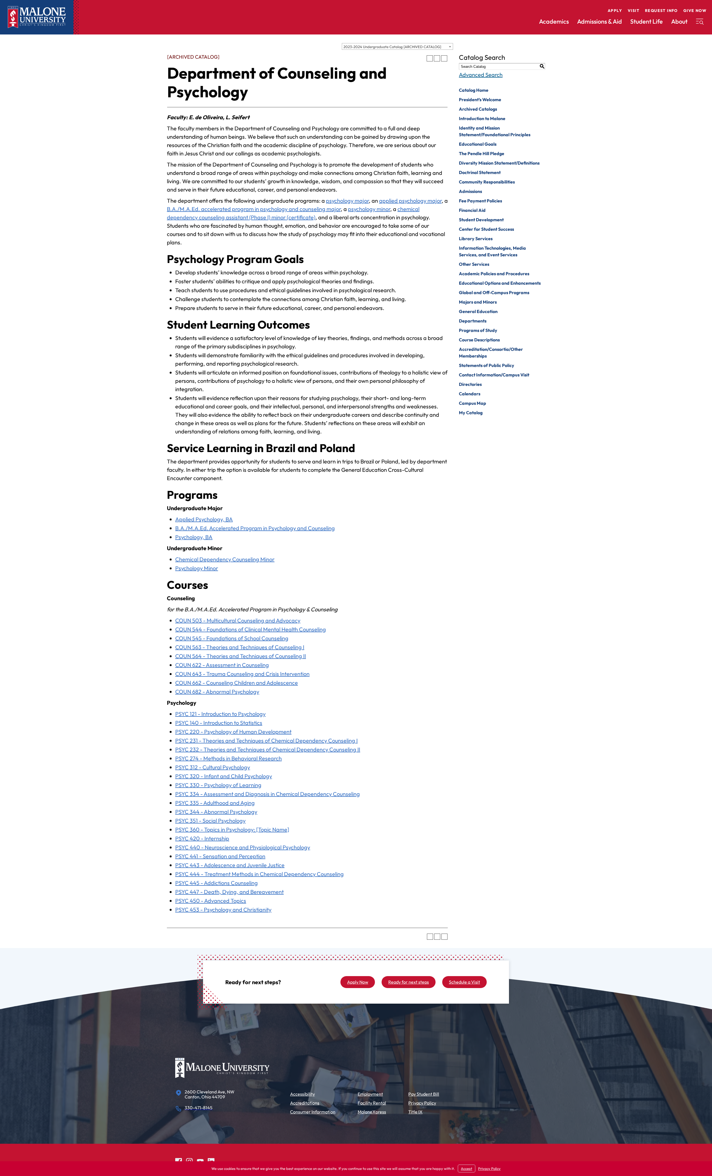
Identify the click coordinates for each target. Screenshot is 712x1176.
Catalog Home (473, 90)
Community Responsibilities (487, 182)
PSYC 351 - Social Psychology (210, 820)
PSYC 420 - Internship (202, 838)
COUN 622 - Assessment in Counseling (222, 664)
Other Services (474, 264)
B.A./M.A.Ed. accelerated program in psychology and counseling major (254, 208)
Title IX (415, 1112)
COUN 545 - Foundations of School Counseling (231, 638)
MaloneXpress (372, 1112)
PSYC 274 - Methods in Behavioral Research (228, 758)
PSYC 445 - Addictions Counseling (216, 882)
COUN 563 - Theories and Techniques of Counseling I (239, 647)
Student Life (646, 21)
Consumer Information (312, 1112)
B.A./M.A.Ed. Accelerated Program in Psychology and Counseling (255, 528)
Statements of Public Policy (486, 365)
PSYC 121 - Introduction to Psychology (220, 713)
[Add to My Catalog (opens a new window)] (430, 58)
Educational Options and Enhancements (500, 283)
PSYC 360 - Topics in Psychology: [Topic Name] (232, 829)
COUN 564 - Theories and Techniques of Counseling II (240, 655)
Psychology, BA (193, 537)
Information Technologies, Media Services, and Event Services (492, 251)
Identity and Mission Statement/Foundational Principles (494, 131)
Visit (633, 10)
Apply (615, 10)
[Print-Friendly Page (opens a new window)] (437, 58)
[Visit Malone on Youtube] (200, 1160)
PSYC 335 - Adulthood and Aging (215, 802)
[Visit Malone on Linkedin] (211, 1160)
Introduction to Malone (482, 118)
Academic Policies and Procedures (494, 273)
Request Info (661, 10)
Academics (554, 21)
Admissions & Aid (599, 21)
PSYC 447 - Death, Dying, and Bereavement (229, 891)
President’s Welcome (480, 99)
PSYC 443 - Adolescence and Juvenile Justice (230, 865)
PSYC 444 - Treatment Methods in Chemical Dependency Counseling (259, 873)
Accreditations (304, 1103)
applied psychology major (410, 200)
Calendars (469, 393)
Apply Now (357, 982)
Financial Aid (472, 210)
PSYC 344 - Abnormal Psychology (216, 811)
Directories (470, 384)
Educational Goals (477, 144)
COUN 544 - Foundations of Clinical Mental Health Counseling (250, 629)
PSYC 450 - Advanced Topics (210, 900)
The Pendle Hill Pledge (481, 153)
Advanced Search (481, 74)
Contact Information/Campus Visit (494, 375)
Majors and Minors (478, 302)
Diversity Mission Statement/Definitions (499, 163)
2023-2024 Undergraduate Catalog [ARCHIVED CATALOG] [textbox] (392, 46)
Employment (370, 1094)
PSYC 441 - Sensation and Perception (220, 856)
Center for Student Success (486, 229)
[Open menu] (700, 21)
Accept (466, 1168)
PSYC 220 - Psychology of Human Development (233, 731)
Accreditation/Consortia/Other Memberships (491, 352)
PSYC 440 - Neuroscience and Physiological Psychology (242, 847)
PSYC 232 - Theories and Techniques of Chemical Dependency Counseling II (267, 749)
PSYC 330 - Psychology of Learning (218, 784)
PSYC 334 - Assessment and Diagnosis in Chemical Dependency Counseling (267, 793)
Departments (472, 321)
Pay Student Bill (423, 1094)
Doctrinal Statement (480, 172)
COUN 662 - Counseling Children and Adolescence (236, 682)
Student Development (481, 219)
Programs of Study (478, 330)
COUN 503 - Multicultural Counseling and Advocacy (237, 620)
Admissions (470, 191)
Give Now (694, 10)
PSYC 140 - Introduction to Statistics (218, 722)
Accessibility (302, 1094)
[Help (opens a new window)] (444, 58)
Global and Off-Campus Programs (494, 292)
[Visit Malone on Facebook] (178, 1160)
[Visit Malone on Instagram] (189, 1160)
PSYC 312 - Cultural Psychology (212, 767)
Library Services (476, 238)
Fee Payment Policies (480, 201)
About (679, 21)
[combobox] (397, 46)
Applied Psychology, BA (204, 519)
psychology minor (369, 208)
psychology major (347, 200)
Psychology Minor (196, 568)
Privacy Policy (422, 1103)
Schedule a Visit (464, 982)
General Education (478, 311)
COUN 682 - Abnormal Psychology (217, 691)
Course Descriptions (479, 340)
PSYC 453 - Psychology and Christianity (223, 909)
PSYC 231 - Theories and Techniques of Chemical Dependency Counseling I (266, 740)
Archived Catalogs (478, 109)
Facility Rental (372, 1103)
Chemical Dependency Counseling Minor (225, 559)
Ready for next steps (408, 982)
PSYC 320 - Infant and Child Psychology (223, 776)
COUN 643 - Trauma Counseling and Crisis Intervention (242, 673)
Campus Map (472, 403)
